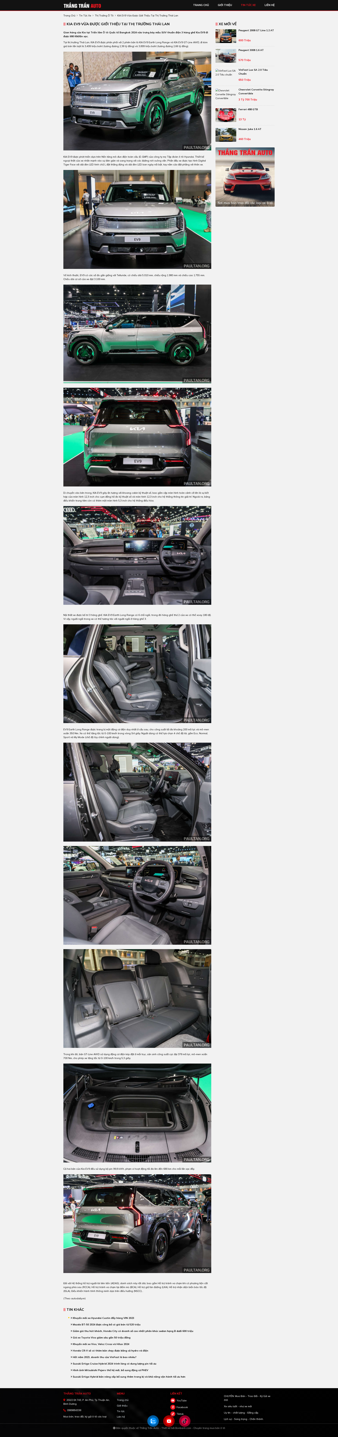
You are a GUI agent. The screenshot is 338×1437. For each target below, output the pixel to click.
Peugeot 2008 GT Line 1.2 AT (256, 30)
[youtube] (172, 1400)
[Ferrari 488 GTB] (225, 115)
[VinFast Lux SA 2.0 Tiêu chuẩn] (225, 73)
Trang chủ (123, 1400)
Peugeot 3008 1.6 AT (251, 50)
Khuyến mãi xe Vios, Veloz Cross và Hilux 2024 (100, 1344)
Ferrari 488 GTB (248, 109)
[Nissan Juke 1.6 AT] (225, 135)
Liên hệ (121, 1416)
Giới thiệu (122, 1405)
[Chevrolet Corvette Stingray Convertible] (225, 94)
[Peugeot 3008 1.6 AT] (225, 56)
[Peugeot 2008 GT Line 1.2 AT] (225, 36)
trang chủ (201, 5)
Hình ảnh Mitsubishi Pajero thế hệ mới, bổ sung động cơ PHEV (110, 1370)
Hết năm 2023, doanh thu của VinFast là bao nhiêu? (104, 1357)
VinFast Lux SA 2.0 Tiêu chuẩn (253, 71)
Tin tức (121, 1411)
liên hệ (270, 5)
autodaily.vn (78, 1298)
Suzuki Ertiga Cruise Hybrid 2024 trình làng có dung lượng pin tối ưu (114, 1363)
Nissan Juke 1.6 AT (250, 129)
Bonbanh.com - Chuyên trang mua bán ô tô (200, 1428)
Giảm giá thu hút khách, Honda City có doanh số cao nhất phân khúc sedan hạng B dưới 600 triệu (132, 1331)
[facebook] (172, 1407)
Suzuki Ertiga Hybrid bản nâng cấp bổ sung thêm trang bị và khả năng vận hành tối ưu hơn (128, 1376)
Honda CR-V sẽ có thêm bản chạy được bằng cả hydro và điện (110, 1350)
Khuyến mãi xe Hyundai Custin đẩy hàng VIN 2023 (103, 1318)
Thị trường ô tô (104, 15)
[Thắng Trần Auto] (82, 5)
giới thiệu (225, 5)
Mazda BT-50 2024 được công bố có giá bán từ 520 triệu (106, 1324)
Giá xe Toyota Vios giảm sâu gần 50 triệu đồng (101, 1337)
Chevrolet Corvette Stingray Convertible (256, 91)
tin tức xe (248, 5)
